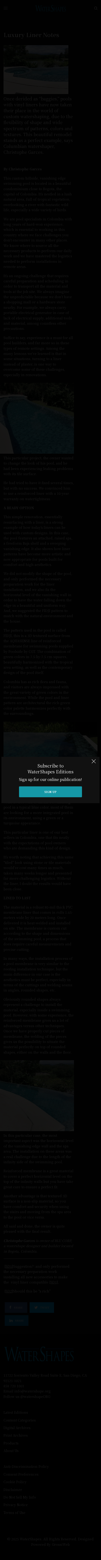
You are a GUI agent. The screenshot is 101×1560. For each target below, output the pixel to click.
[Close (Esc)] (93, 763)
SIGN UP (50, 792)
